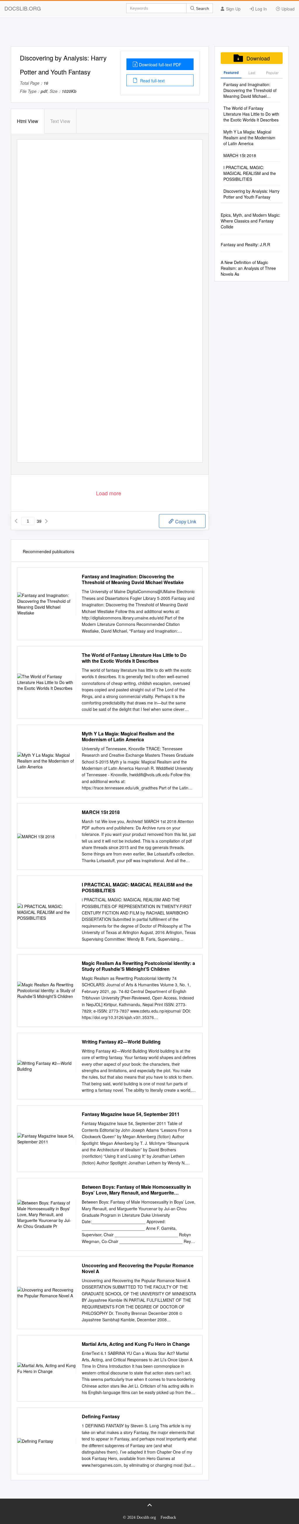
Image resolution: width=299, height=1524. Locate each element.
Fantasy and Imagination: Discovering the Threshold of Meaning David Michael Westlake (133, 579)
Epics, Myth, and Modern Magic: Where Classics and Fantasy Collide (250, 221)
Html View (27, 121)
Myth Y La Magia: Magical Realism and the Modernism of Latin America (128, 736)
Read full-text (152, 81)
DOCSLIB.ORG (22, 8)
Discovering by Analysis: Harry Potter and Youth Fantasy (251, 194)
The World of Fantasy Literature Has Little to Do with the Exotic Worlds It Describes (134, 658)
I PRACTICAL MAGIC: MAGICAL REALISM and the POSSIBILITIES (137, 887)
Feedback (168, 1517)
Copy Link (185, 521)
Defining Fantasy (101, 1416)
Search (202, 8)
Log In (260, 9)
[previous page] (16, 521)
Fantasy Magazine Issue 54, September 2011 (131, 1114)
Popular (272, 72)
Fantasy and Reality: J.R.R (245, 244)
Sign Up (233, 9)
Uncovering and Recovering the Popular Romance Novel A (138, 1268)
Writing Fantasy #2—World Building (121, 1042)
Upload (287, 9)
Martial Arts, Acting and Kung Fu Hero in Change (136, 1344)
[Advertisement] (149, 33)
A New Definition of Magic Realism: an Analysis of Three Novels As (248, 268)
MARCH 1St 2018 (101, 812)
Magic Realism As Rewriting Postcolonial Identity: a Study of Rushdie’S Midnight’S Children (138, 966)
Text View (60, 121)
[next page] (46, 521)
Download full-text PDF (160, 64)
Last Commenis (251, 74)
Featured (231, 72)
